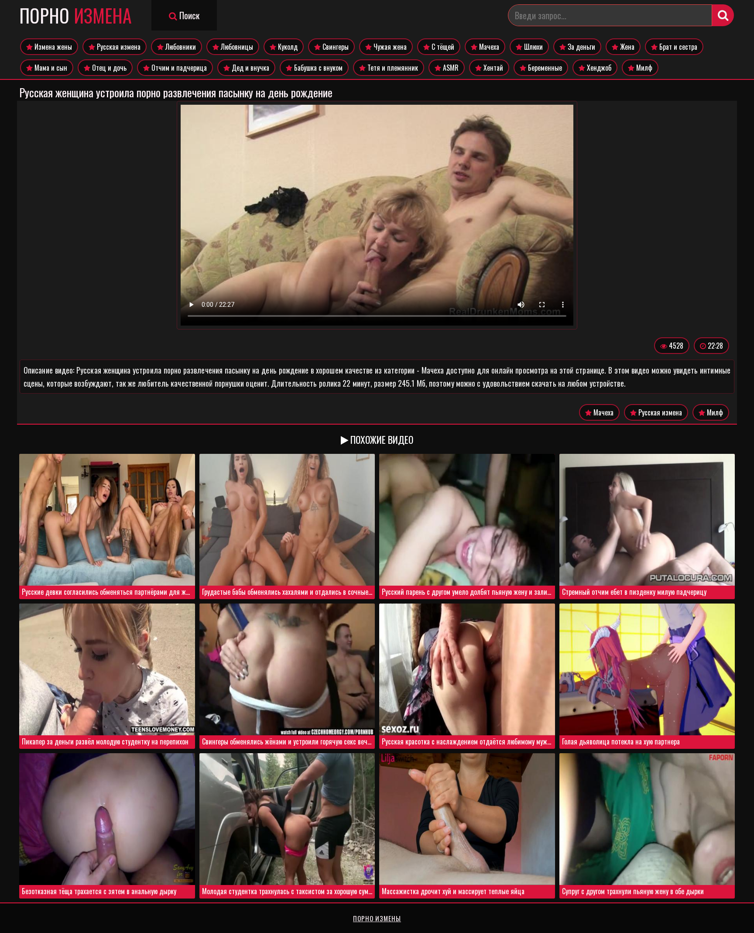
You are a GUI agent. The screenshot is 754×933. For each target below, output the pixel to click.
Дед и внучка (249, 67)
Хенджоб (598, 67)
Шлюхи (532, 46)
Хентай (492, 67)
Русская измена (118, 46)
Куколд (287, 46)
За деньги (580, 46)
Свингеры (335, 46)
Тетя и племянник (392, 67)
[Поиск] (723, 15)
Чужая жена (389, 46)
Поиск (188, 15)
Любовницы (236, 46)
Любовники (180, 46)
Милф (643, 67)
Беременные (544, 67)
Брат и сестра (677, 46)
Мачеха (488, 46)
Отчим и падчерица (178, 67)
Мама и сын (50, 67)
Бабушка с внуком (317, 67)
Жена (626, 46)
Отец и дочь (108, 67)
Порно (75, 15)
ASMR (450, 67)
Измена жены (52, 46)
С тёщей (442, 46)
